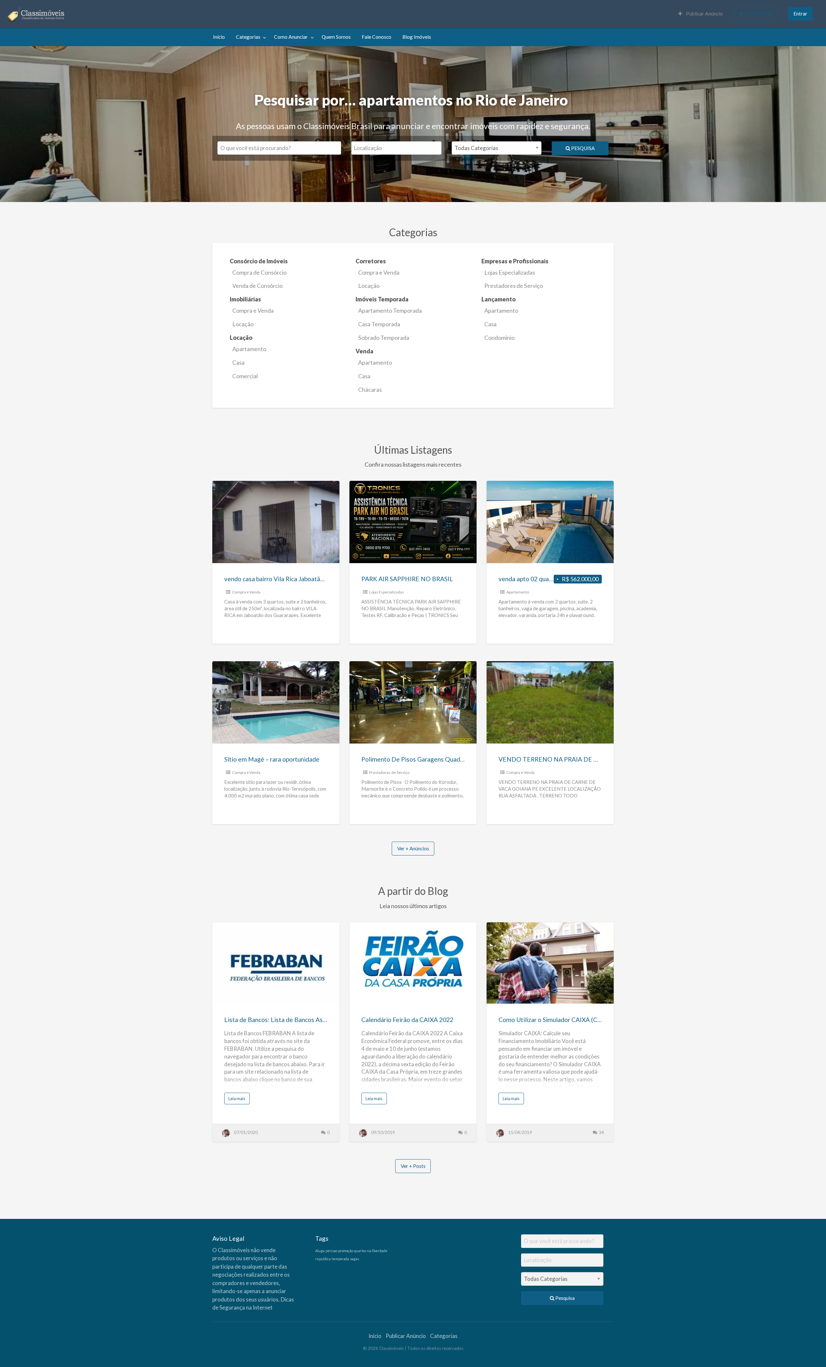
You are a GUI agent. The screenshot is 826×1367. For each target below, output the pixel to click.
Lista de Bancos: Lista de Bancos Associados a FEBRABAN (305, 1019)
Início (219, 37)
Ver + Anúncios (413, 848)
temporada (340, 1259)
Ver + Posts (413, 1166)
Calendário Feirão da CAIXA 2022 (407, 1019)
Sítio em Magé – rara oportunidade (271, 759)
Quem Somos (336, 37)
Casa (490, 324)
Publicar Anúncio (704, 13)
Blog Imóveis (416, 37)
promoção (345, 1251)
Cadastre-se (759, 13)
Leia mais (238, 1100)
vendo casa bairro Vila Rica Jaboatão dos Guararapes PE (300, 578)
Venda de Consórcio (257, 285)
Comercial (245, 376)
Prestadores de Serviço (513, 285)
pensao (331, 1251)
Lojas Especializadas (509, 272)
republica (323, 1259)
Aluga (320, 1251)
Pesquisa (582, 148)
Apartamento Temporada (390, 310)
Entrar (800, 13)
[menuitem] (700, 14)
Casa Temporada (379, 324)
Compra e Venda (378, 272)
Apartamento (501, 310)
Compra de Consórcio (259, 272)
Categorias (248, 37)
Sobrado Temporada (383, 337)
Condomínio (499, 337)
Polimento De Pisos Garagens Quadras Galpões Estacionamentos (451, 759)
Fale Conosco (376, 37)
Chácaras (370, 389)
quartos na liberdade (371, 1251)
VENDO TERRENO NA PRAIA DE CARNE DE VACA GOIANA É (586, 759)
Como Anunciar (291, 37)
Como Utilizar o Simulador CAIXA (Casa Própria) (564, 1019)
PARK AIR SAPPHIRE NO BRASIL (407, 578)
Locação (368, 285)
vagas (354, 1259)
